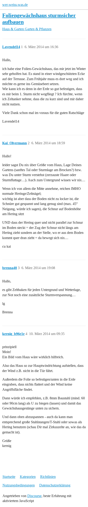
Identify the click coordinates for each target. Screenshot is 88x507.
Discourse (34, 496)
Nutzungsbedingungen (18, 485)
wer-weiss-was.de (15, 5)
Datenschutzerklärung (54, 485)
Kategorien (28, 477)
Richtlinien (48, 477)
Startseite (8, 477)
